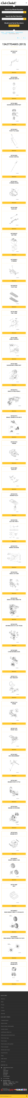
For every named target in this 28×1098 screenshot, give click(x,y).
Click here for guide (15, 25)
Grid (25, 37)
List (19, 37)
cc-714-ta (5, 33)
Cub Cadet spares (10, 32)
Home (2, 32)
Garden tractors (19, 32)
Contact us (4, 1065)
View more (14, 72)
